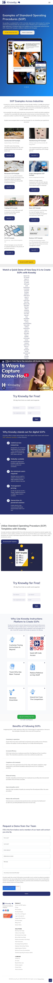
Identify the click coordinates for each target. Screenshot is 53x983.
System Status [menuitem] (18, 924)
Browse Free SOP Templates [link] (26, 262)
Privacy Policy (41, 979)
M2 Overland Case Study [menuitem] (20, 935)
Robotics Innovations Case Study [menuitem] (22, 939)
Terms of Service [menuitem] (18, 969)
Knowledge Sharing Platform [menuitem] (21, 943)
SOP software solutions (10, 437)
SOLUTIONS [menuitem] (18, 928)
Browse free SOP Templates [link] (10, 541)
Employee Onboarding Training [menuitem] (22, 946)
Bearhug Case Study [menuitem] (19, 930)
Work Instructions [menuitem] (19, 941)
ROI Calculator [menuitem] (18, 909)
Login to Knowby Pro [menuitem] (19, 916)
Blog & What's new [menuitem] (19, 962)
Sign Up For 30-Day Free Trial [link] (26, 716)
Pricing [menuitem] (16, 907)
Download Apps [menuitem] (18, 920)
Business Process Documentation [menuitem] (22, 950)
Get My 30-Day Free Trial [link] (11, 32)
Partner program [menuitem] (18, 965)
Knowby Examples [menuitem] (19, 911)
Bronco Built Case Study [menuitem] (20, 937)
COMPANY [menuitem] (18, 956)
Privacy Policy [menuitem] (18, 967)
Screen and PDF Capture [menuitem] (20, 905)
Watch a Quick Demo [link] (27, 32)
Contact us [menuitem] (17, 958)
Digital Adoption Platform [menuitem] (20, 948)
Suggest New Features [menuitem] (20, 918)
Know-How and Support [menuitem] (20, 913)
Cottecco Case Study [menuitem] (19, 932)
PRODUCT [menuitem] (18, 903)
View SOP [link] (8, 155)
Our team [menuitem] (17, 960)
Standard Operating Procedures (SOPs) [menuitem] (24, 952)
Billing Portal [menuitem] (18, 922)
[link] (11, 2)
